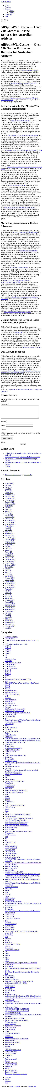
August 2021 (9, 589)
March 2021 (9, 598)
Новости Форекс (11, 1051)
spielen (7, 959)
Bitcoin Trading (10, 716)
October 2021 (9, 585)
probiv (7, 940)
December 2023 (10, 537)
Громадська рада (10, 1024)
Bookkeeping (9, 724)
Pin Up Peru (9, 935)
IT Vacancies (9, 833)
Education (8, 768)
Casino (7, 733)
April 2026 (8, 491)
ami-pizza (8, 698)
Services (7, 9)
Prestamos (8, 938)
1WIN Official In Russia (13, 663)
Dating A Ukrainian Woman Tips (15, 755)
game (6, 794)
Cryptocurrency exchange (13, 748)
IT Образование (10, 835)
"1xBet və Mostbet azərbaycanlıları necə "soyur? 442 (22, 640)
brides (7, 725)
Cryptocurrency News (12, 750)
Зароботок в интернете (13, 1026)
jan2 (6, 837)
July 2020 (8, 613)
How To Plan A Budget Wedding (15, 820)
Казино (7, 1035)
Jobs (6, 844)
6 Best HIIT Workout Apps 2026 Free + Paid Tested (22, 683)
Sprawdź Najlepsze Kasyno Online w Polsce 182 (21, 963)
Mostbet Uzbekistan (11, 887)
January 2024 (9, 535)
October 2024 (9, 522)
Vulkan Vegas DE (11, 994)
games (7, 796)
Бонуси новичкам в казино (14, 1018)
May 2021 (8, 594)
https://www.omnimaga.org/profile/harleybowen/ (19, 207)
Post (6, 937)
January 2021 (9, 602)
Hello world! (28, 475)
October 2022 (9, 563)
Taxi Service (9, 966)
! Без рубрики (9, 638)
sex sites (7, 946)
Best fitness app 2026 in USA (14, 711)
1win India (8, 661)
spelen (7, 953)
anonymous (8, 701)
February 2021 (9, 600)
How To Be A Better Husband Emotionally (19, 818)
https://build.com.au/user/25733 (21, 120)
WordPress (32, 1086)
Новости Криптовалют (13, 1050)
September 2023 (10, 543)
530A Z (7, 681)
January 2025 (9, 519)
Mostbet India (9, 870)
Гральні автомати (11, 1022)
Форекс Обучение (11, 1072)
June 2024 (8, 528)
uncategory (8, 988)
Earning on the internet (12, 766)
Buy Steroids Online (11, 731)
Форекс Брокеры (11, 1070)
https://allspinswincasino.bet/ (30, 70)
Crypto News (9, 746)
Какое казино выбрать (12, 1042)
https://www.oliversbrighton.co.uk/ (16, 824)
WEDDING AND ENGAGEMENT (17, 1009)
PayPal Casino (9, 927)
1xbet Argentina (10, 664)
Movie (7, 890)
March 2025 (9, 515)
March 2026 (9, 493)
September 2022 (10, 565)
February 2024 (9, 533)
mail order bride (10, 855)
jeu (6, 838)
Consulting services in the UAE (15, 742)
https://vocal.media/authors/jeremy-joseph (17, 312)
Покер (7, 1057)
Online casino (9, 914)
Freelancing (8, 788)
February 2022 (9, 578)
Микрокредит (9, 1044)
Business (8, 729)
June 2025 (8, 509)
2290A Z (8, 672)
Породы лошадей (11, 1059)
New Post (8, 894)
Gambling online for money (14, 792)
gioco (6, 811)
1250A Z (8, 650)
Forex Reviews (10, 785)
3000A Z (8, 675)
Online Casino (9, 916)
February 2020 (9, 622)
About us (8, 7)
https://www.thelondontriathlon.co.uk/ (17, 825)
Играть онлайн (10, 1029)
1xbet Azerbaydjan (11, 668)
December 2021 (10, 582)
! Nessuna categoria (11, 637)
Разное (7, 1061)
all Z (6, 696)
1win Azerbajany (10, 659)
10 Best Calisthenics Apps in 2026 (16, 644)
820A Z (7, 688)
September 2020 (10, 609)
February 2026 (9, 494)
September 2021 (10, 587)
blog (6, 718)
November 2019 (10, 626)
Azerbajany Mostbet (11, 705)
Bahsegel (8, 707)
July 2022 (8, 569)
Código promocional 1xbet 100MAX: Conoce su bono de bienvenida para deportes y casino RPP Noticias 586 (22, 739)
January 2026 (9, 496)
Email (3, 425)
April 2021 (8, 596)
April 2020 (8, 619)
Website (3, 429)
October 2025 (9, 502)
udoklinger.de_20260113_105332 (16, 983)
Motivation (8, 888)
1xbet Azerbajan (10, 666)
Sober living (9, 948)
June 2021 (8, 593)
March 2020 (9, 620)
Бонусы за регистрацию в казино (16, 1020)
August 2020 (9, 611)
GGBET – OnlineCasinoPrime (15, 805)
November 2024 (10, 520)
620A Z (7, 685)
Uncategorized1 (10, 987)
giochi (7, 809)
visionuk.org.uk (10, 990)
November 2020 (10, 606)
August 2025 (9, 506)
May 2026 (8, 489)
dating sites (8, 757)
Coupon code (9, 744)
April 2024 (8, 532)
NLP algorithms (10, 898)
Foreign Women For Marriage (14, 781)
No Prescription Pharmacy (13, 901)
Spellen (7, 955)
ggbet (6, 803)
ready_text (8, 942)
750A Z (7, 687)
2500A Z (8, 674)
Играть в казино (10, 1027)
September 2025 (10, 504)
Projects (11, 12)
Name (3, 421)
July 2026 (8, 485)
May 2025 (8, 511)
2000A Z (8, 670)
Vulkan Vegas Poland (12, 1001)
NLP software (9, 900)
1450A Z (8, 651)
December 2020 (10, 604)
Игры (7, 1031)
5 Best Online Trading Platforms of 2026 (18, 679)
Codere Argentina (10, 735)
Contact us (8, 14)
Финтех (7, 1068)
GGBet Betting (10, 807)
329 (6, 677)
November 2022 (10, 561)
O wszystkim (9, 909)
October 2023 (9, 541)
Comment (4, 404)
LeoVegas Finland (11, 848)
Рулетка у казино (11, 1063)
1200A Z (8, 648)
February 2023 (9, 556)
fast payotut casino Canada (13, 774)
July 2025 (8, 507)
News (7, 896)
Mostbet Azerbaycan (11, 866)
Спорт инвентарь (11, 1064)
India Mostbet (9, 829)
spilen (7, 961)
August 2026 (9, 483)
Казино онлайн (10, 1040)
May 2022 (8, 572)
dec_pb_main (9, 759)
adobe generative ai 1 (12, 692)
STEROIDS (9, 964)
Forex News (9, 783)
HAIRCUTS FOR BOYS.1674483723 (17, 814)
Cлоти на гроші (10, 751)
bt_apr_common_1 (11, 727)
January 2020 (9, 624)
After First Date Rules (12, 694)
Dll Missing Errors (11, 761)
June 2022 (8, 570)
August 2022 (9, 567)
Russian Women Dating (12, 944)
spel (6, 951)
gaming (7, 798)
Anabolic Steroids (10, 700)
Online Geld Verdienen (12, 918)
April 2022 (8, 574)
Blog (6, 16)
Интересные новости (12, 1033)
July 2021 (8, 591)
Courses (11, 11)
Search (3, 442)
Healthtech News (10, 816)
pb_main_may (9, 929)
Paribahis (8, 922)
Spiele (7, 957)
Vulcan (7, 992)
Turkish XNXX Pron (12, 979)
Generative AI (9, 801)
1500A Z (8, 653)
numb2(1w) (8, 907)
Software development (12, 950)
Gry (6, 813)
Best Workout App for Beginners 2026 (17, 713)
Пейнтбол (8, 1055)
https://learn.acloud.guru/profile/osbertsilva (23, 83)
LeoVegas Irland (10, 851)
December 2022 (10, 559)
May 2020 (8, 617)
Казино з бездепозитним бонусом (16, 1039)
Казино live (9, 1037)
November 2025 (10, 500)
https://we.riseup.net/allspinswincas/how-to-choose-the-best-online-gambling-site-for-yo (20, 372)
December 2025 (10, 498)
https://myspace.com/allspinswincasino (25, 232)
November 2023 (10, 539)
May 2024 (8, 530)
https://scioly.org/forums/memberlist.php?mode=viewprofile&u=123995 (16, 281)
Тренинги (8, 1066)
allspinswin (18, 332)
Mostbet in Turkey (11, 868)
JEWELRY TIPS (10, 842)
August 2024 (9, 526)
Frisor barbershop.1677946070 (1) (16, 790)
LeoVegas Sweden (11, 853)
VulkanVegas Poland (11, 1007)
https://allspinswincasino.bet (16, 185)
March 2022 (9, 576)
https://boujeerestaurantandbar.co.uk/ (16, 822)
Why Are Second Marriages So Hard (17, 1011)
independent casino (11, 827)
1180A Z (8, 646)
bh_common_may (11, 714)
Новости (8, 1048)
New (6, 892)
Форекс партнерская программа (16, 1074)
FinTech (7, 775)
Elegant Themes (14, 1086)
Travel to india (9, 976)
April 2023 (8, 552)
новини (7, 1046)
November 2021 (10, 583)
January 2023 (9, 557)
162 (6, 655)
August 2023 (9, 544)
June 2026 (8, 487)
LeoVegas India (10, 850)
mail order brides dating (12, 857)
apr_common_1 (10, 703)
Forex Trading (9, 787)
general (7, 800)
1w (6, 657)
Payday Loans (9, 926)
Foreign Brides (9, 779)
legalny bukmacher (11, 846)
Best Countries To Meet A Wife (15, 709)
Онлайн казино (10, 1053)
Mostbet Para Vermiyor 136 (14, 872)
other (6, 920)
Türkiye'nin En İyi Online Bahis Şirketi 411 (19, 981)
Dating (7, 753)
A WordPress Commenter (13, 475)
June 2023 (8, 548)
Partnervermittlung (11, 924)
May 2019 (8, 628)
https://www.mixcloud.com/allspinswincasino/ (23, 135)
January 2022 (9, 580)
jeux (6, 840)
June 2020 (8, 615)
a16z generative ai (11, 690)
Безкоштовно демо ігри (13, 1013)
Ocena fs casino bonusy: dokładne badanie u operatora (22, 457)
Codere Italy (9, 737)
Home (7, 5)
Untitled (7, 466)
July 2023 (8, 546)
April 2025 (8, 513)
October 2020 (9, 607)
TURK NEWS (10, 977)
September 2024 (10, 524)
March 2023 (9, 554)
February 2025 (9, 517)
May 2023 (8, 550)
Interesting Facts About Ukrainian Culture (18, 831)
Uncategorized (9, 985)
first (6, 777)
